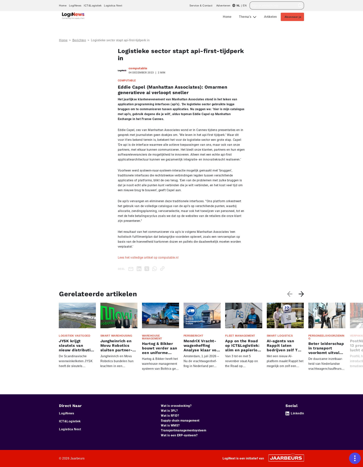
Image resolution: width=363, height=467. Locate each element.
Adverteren (223, 5)
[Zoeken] (300, 5)
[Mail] (131, 268)
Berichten (79, 40)
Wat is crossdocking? (176, 406)
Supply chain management (180, 420)
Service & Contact (201, 5)
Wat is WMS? (170, 425)
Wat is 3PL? (169, 410)
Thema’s (245, 16)
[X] (147, 268)
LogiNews (75, 5)
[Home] (73, 15)
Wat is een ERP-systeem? (179, 435)
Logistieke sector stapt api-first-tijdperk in (120, 40)
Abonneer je (293, 16)
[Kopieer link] (163, 268)
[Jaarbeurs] (286, 458)
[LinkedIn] (140, 268)
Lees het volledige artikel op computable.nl (148, 257)
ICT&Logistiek (93, 5)
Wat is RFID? (170, 415)
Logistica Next (113, 5)
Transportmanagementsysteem (183, 430)
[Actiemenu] (355, 458)
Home (63, 5)
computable (138, 68)
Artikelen (270, 16)
